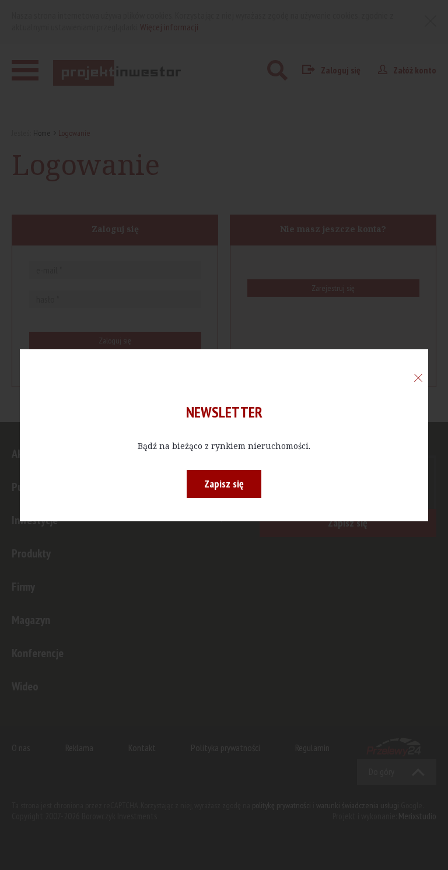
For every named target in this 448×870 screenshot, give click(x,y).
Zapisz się (224, 483)
